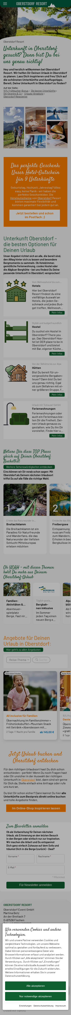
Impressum (60, 1005)
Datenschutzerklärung (43, 1005)
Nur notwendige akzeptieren (35, 996)
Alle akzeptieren (35, 985)
